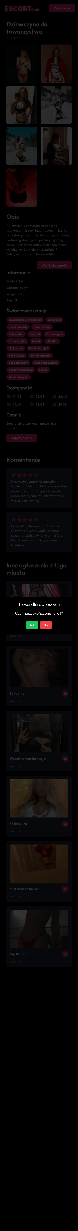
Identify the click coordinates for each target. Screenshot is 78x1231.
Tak (32, 625)
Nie (46, 625)
